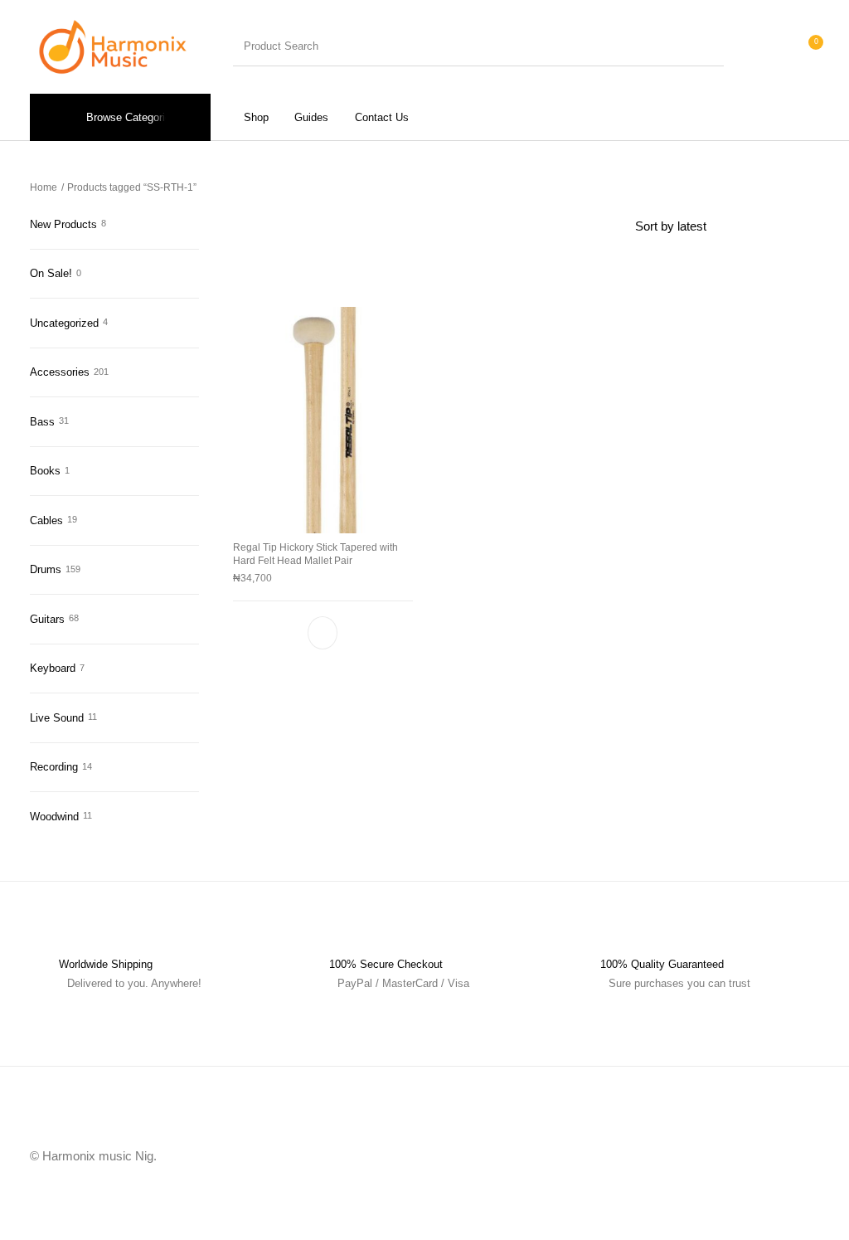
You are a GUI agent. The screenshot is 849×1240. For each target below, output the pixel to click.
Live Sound (57, 718)
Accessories (60, 372)
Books (45, 470)
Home (43, 187)
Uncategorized (64, 323)
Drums (45, 569)
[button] (323, 632)
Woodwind (54, 816)
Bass (42, 422)
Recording (54, 767)
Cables (46, 520)
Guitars (47, 619)
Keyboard (52, 668)
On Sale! (51, 273)
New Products (63, 224)
